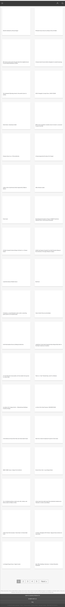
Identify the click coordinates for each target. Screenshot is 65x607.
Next (44, 581)
